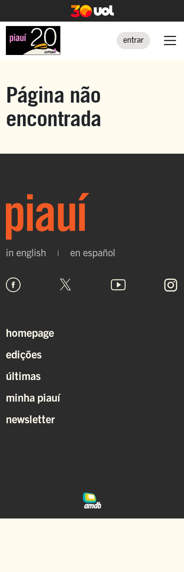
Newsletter (30, 418)
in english (26, 252)
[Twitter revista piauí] (65, 284)
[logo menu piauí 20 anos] (33, 40)
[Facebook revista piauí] (13, 284)
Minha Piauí (33, 397)
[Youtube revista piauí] (118, 284)
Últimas (23, 375)
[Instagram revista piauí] (170, 284)
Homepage (30, 332)
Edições (24, 353)
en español (92, 252)
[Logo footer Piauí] (92, 216)
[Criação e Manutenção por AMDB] (92, 499)
